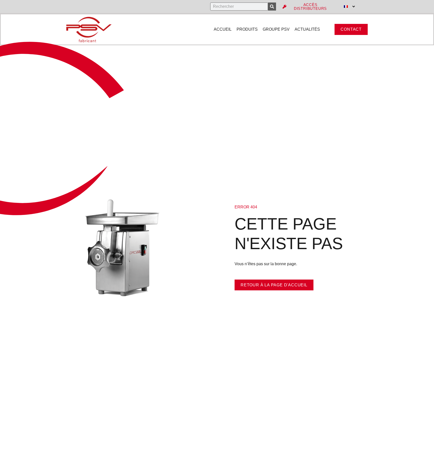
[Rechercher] (272, 7)
